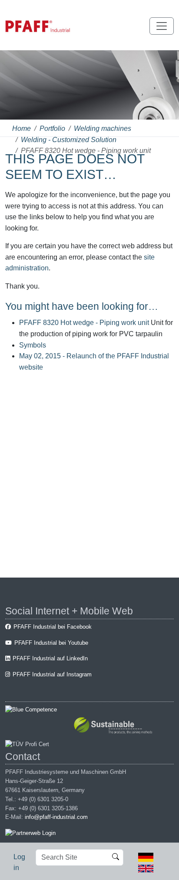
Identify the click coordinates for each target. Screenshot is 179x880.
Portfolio (52, 128)
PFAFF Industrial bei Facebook (52, 626)
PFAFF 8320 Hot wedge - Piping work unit (85, 322)
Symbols (32, 345)
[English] (145, 867)
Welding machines (102, 128)
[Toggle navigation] (161, 26)
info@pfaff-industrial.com (56, 817)
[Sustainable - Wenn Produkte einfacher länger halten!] (114, 726)
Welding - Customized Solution (68, 139)
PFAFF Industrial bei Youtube (51, 643)
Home (21, 128)
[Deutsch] (145, 857)
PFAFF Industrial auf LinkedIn (50, 658)
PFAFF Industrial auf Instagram (52, 674)
